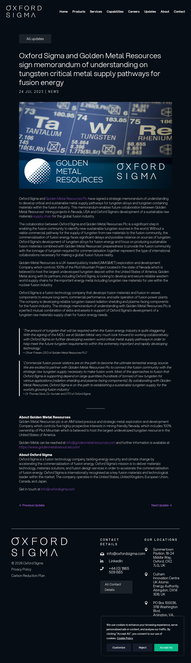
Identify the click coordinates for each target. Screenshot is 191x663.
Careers (134, 12)
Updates (150, 12)
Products (78, 12)
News (53, 91)
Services (96, 12)
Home (64, 12)
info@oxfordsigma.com (58, 489)
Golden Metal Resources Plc (66, 198)
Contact (179, 12)
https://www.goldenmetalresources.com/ (49, 447)
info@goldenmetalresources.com (90, 442)
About (165, 12)
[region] (142, 636)
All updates (35, 38)
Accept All (166, 647)
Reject (142, 647)
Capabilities (115, 12)
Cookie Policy (125, 638)
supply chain (42, 216)
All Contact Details (113, 587)
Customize (118, 647)
